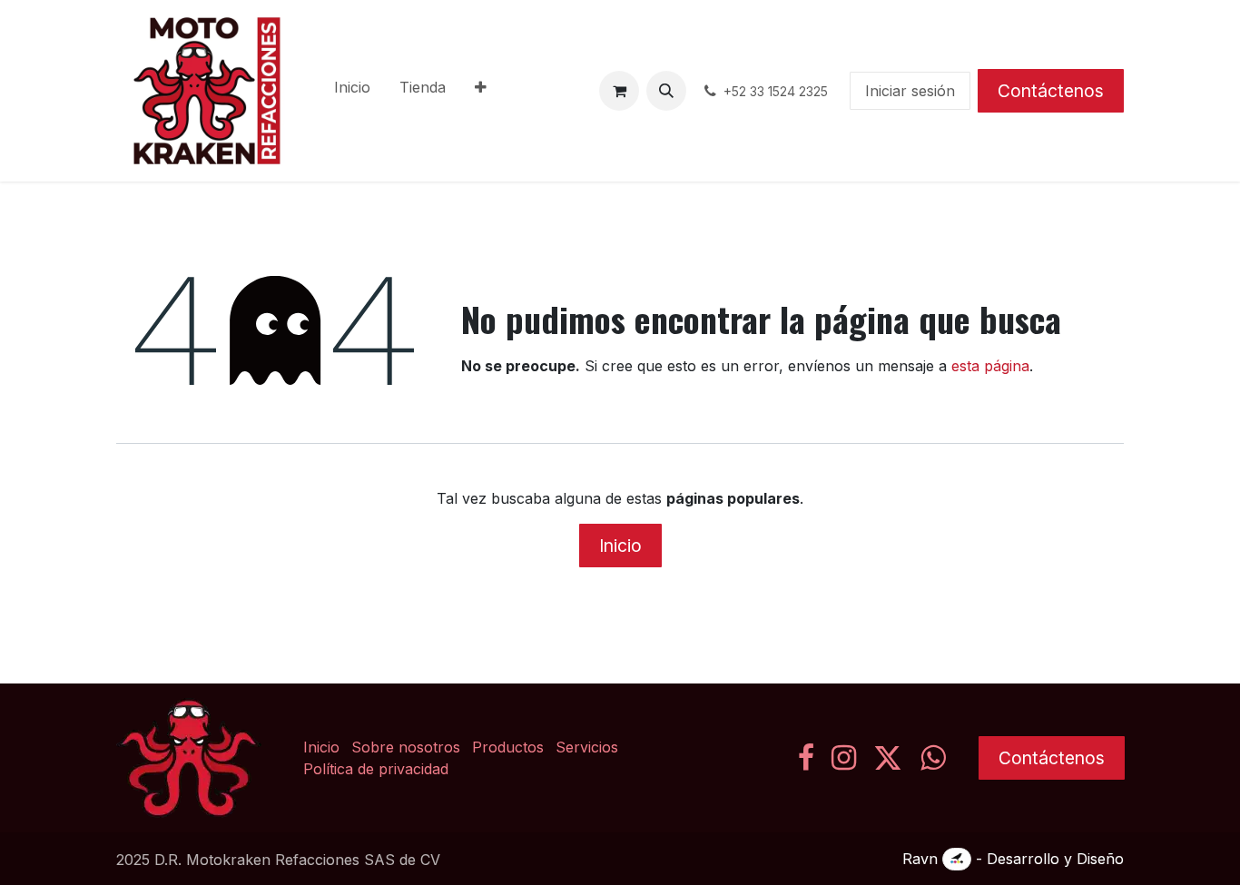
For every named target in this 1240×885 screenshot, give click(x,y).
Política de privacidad (375, 769)
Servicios (587, 747)
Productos (508, 747)
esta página (990, 366)
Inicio (620, 545)
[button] (666, 91)
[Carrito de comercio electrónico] (619, 91)
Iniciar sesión (910, 91)
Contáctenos (1051, 91)
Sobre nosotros (405, 747)
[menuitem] (352, 91)
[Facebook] (806, 758)
